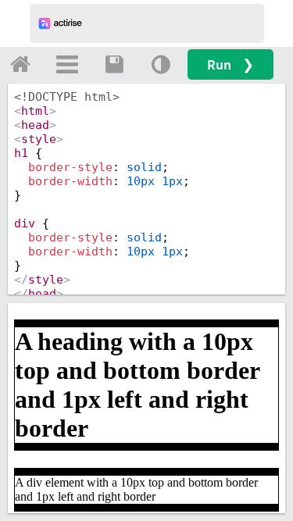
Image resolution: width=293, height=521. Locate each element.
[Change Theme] (161, 64)
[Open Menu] (67, 64)
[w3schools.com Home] (20, 64)
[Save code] (114, 64)
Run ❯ (230, 64)
